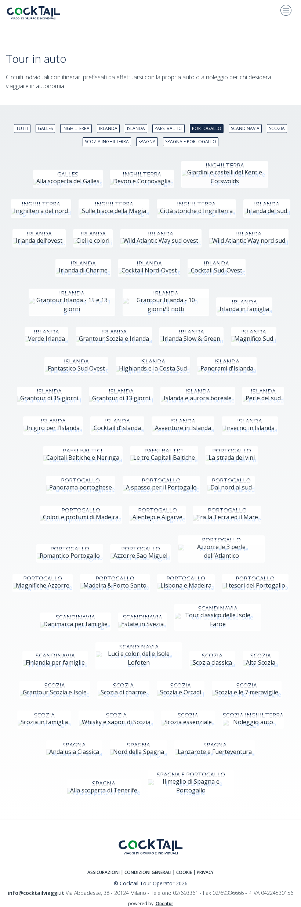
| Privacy (203, 872)
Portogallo (206, 128)
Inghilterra (76, 128)
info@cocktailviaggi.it (36, 892)
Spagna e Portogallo (190, 141)
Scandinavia (245, 128)
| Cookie (182, 872)
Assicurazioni (103, 872)
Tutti (22, 128)
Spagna (147, 141)
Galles (45, 128)
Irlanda (108, 128)
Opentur (164, 903)
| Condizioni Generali (147, 872)
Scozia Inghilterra (107, 141)
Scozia (277, 128)
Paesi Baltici (168, 128)
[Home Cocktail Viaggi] (39, 12)
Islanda (136, 128)
